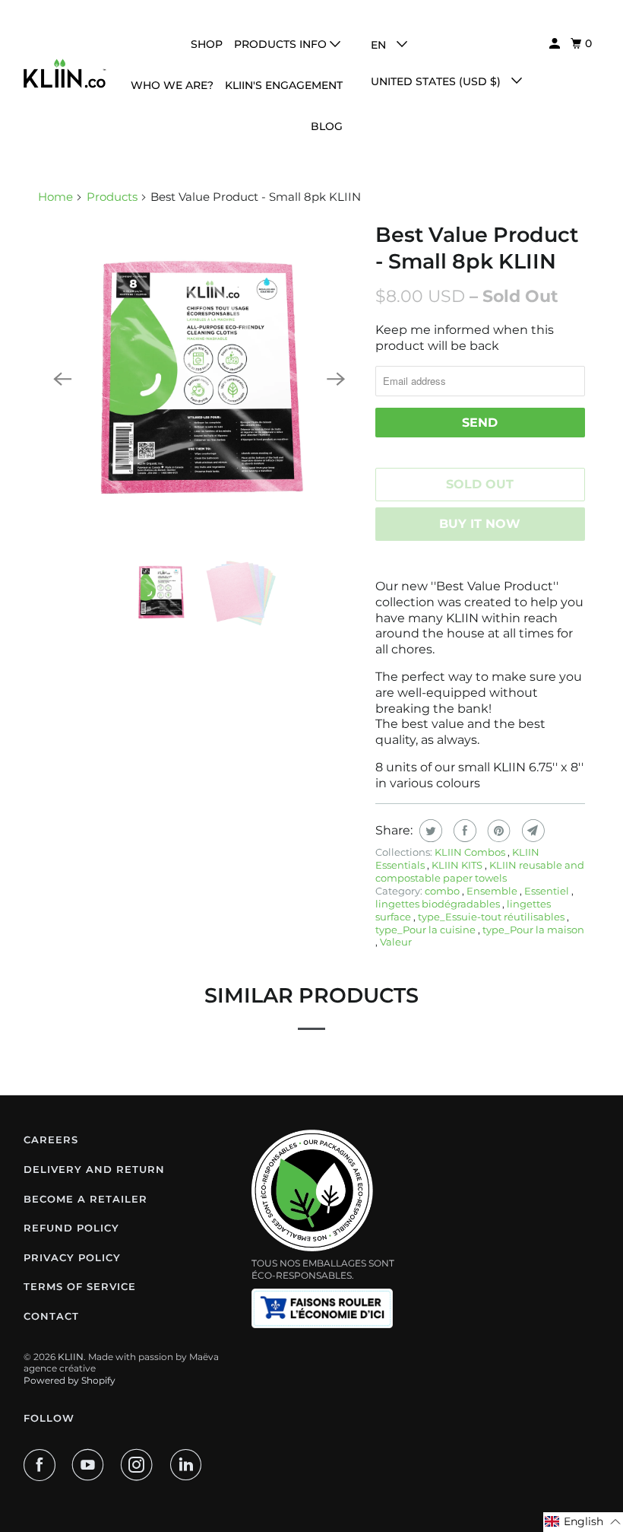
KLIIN (71, 1356)
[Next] (336, 379)
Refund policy (71, 1228)
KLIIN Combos (471, 852)
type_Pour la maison (533, 929)
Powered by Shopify (69, 1380)
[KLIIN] (65, 73)
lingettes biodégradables (438, 904)
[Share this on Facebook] (463, 830)
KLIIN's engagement (284, 85)
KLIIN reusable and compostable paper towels (479, 871)
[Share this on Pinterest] (497, 830)
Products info (282, 44)
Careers (51, 1139)
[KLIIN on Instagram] (140, 1465)
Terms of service (80, 1286)
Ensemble (493, 891)
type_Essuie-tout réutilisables (492, 917)
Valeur (396, 942)
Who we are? (172, 85)
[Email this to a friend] (531, 830)
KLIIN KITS (458, 865)
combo (443, 891)
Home (55, 196)
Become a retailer (85, 1199)
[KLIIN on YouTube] (91, 1465)
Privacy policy (72, 1257)
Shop (207, 44)
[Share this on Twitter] (429, 830)
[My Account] (555, 43)
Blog (327, 126)
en (380, 45)
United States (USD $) (437, 81)
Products (112, 196)
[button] (583, 1522)
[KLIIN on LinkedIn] (189, 1465)
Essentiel (547, 891)
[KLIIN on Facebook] (43, 1465)
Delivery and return (94, 1169)
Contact (51, 1316)
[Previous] (62, 379)
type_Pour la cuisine (426, 929)
